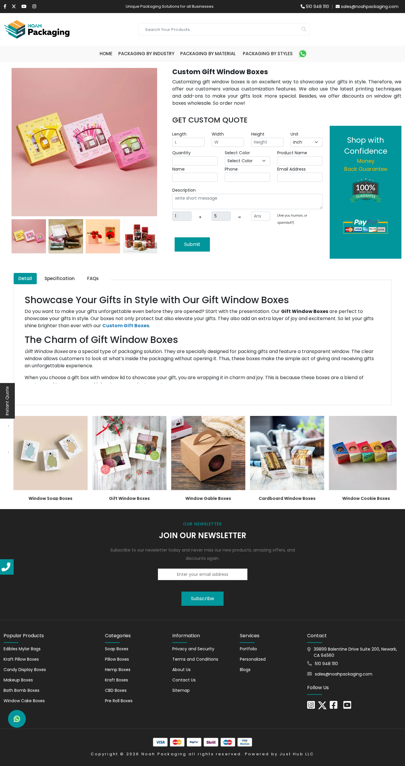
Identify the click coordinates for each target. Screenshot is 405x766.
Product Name (292, 153)
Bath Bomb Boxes (21, 690)
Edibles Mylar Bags (22, 649)
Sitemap (181, 690)
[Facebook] (5, 6)
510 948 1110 (317, 6)
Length (179, 134)
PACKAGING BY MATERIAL (208, 53)
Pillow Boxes (117, 659)
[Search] (304, 29)
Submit (192, 244)
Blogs (245, 670)
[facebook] (333, 707)
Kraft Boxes (116, 680)
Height (257, 134)
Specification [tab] (59, 278)
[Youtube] (23, 6)
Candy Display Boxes (25, 670)
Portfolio (248, 649)
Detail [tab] (25, 278)
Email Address (291, 169)
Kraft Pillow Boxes (21, 659)
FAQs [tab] (93, 278)
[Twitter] (13, 6)
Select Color (237, 153)
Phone (231, 169)
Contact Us (184, 680)
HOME (106, 53)
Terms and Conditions (195, 659)
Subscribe (202, 598)
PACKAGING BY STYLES (268, 53)
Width (218, 134)
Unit (295, 134)
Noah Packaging (164, 754)
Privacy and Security (193, 649)
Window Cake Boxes (24, 701)
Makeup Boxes (18, 680)
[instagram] (34, 6)
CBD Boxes (116, 690)
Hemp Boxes (117, 670)
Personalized (253, 659)
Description (184, 190)
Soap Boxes (116, 649)
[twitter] (322, 705)
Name (178, 169)
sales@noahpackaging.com (369, 6)
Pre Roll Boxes (119, 701)
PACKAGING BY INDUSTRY (146, 53)
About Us (181, 670)
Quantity (181, 153)
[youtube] (347, 707)
